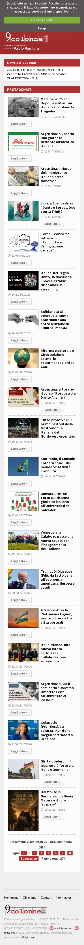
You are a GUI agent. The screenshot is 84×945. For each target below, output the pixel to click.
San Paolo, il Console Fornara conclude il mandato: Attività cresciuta (58, 464)
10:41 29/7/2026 (20, 441)
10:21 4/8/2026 (19, 294)
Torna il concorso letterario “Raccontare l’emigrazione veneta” (55, 242)
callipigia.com (27, 937)
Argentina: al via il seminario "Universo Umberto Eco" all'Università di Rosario (57, 691)
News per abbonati (22, 62)
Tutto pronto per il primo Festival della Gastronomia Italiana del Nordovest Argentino (58, 428)
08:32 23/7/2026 (53, 627)
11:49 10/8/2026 (53, 116)
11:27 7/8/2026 (52, 186)
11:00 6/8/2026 (52, 217)
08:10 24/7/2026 (20, 593)
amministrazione (63, 928)
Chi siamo (29, 897)
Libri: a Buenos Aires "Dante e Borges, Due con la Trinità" (58, 207)
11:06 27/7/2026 (20, 515)
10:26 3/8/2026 (19, 333)
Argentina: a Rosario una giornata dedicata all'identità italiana (57, 139)
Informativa (63, 897)
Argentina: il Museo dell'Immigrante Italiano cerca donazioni (56, 174)
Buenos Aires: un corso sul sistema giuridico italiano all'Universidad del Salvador (56, 501)
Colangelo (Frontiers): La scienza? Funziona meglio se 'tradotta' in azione (57, 730)
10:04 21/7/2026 (53, 775)
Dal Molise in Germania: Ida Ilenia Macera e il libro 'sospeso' (57, 798)
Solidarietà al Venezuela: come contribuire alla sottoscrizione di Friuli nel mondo (55, 319)
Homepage (11, 897)
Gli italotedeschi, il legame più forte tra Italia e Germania (57, 765)
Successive (29, 858)
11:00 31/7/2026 (20, 372)
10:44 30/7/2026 (53, 403)
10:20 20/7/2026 (53, 809)
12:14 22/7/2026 (20, 666)
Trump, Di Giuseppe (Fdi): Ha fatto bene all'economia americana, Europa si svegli (58, 579)
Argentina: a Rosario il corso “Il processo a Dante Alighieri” (58, 393)
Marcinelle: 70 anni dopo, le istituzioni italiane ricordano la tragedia (57, 105)
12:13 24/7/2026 (20, 554)
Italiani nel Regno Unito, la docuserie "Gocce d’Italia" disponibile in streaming (56, 281)
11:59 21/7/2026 (20, 744)
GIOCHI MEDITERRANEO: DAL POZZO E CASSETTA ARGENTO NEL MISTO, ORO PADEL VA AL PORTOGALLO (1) (37, 74)
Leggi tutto (19, 123)
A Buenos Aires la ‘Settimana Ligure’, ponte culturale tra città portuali (56, 616)
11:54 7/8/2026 (52, 151)
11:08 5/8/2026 (19, 255)
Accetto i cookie (41, 20)
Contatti (46, 897)
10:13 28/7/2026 (53, 476)
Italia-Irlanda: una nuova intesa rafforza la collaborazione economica (55, 652)
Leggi (42, 28)
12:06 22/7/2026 (20, 705)
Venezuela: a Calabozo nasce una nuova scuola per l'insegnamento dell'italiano (57, 540)
